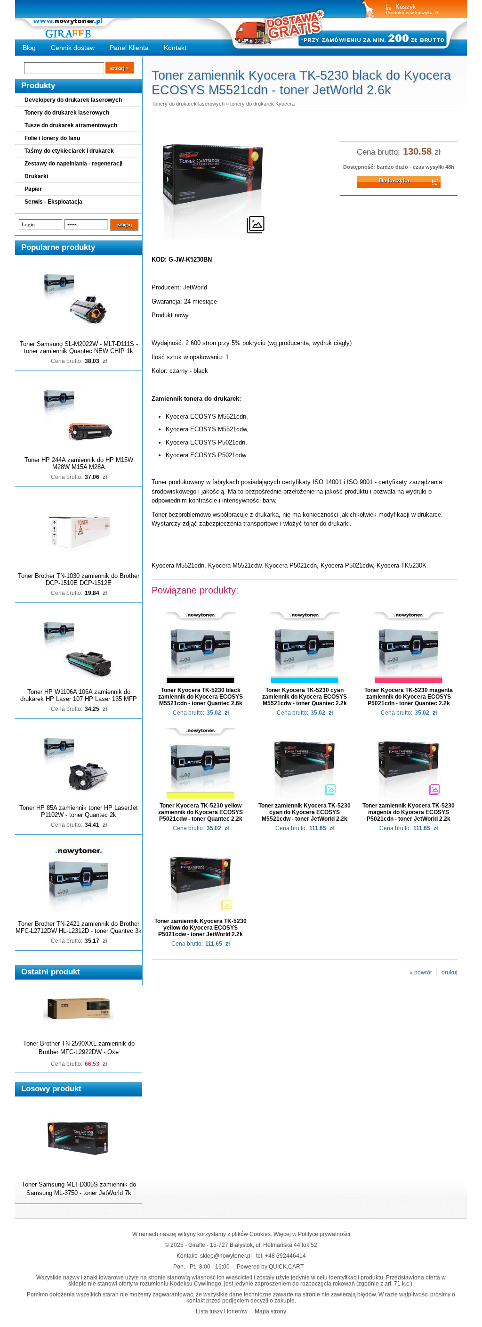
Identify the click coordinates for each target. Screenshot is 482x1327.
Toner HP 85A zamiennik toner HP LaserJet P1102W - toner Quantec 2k (78, 811)
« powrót (421, 972)
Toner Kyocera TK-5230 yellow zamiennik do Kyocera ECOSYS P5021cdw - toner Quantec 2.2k (200, 812)
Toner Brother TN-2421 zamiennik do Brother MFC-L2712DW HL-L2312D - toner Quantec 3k (79, 927)
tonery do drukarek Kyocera (262, 104)
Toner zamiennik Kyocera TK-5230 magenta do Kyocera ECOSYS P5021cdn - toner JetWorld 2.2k (408, 812)
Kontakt (175, 47)
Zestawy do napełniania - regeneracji (73, 163)
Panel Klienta (129, 47)
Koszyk (405, 6)
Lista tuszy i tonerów (222, 1311)
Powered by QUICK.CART (270, 1266)
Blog (29, 47)
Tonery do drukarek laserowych (66, 112)
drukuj (450, 972)
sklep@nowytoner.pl (226, 1256)
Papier (33, 189)
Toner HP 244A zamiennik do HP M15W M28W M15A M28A (78, 463)
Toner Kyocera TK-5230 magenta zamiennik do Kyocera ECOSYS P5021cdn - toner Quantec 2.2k (408, 697)
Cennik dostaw (73, 47)
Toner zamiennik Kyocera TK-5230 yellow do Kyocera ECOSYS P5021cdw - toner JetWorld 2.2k (200, 928)
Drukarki (36, 176)
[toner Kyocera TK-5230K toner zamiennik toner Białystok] (213, 240)
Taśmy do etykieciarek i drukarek (69, 151)
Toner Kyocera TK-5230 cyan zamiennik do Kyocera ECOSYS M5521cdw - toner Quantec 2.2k (304, 697)
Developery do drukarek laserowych (73, 100)
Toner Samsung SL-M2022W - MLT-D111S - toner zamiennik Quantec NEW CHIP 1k (79, 347)
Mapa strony (270, 1311)
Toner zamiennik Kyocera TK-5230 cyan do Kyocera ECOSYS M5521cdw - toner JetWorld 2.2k (304, 812)
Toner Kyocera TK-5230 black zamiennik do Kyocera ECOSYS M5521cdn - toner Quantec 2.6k (200, 697)
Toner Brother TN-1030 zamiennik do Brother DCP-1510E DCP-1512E (78, 579)
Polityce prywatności (324, 1234)
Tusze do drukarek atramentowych (70, 125)
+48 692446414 (285, 1256)
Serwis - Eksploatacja (53, 201)
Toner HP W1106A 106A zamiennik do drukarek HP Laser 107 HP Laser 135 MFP (78, 695)
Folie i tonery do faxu (52, 138)
